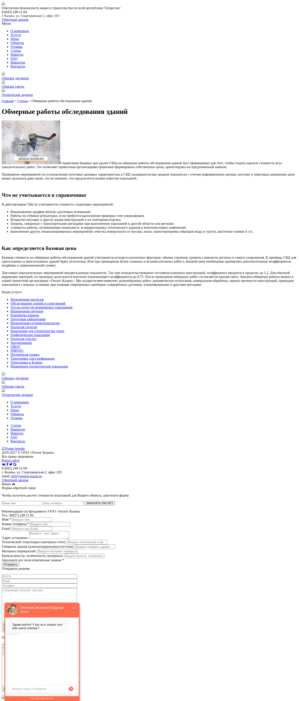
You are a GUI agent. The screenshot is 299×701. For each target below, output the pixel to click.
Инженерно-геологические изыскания (39, 366)
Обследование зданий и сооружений (38, 303)
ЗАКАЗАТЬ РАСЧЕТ (99, 503)
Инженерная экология (27, 299)
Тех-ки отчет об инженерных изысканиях (42, 307)
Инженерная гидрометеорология (35, 323)
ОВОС (16, 347)
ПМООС (17, 350)
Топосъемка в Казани (26, 362)
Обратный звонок (15, 19)
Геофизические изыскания (30, 335)
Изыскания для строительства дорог (38, 331)
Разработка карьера (25, 315)
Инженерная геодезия (27, 311)
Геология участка (23, 339)
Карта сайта (10, 460)
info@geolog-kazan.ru (26, 476)
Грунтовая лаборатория (28, 319)
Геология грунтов (24, 327)
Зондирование (21, 343)
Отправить (11, 564)
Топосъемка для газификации (33, 358)
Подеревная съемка (25, 354)
